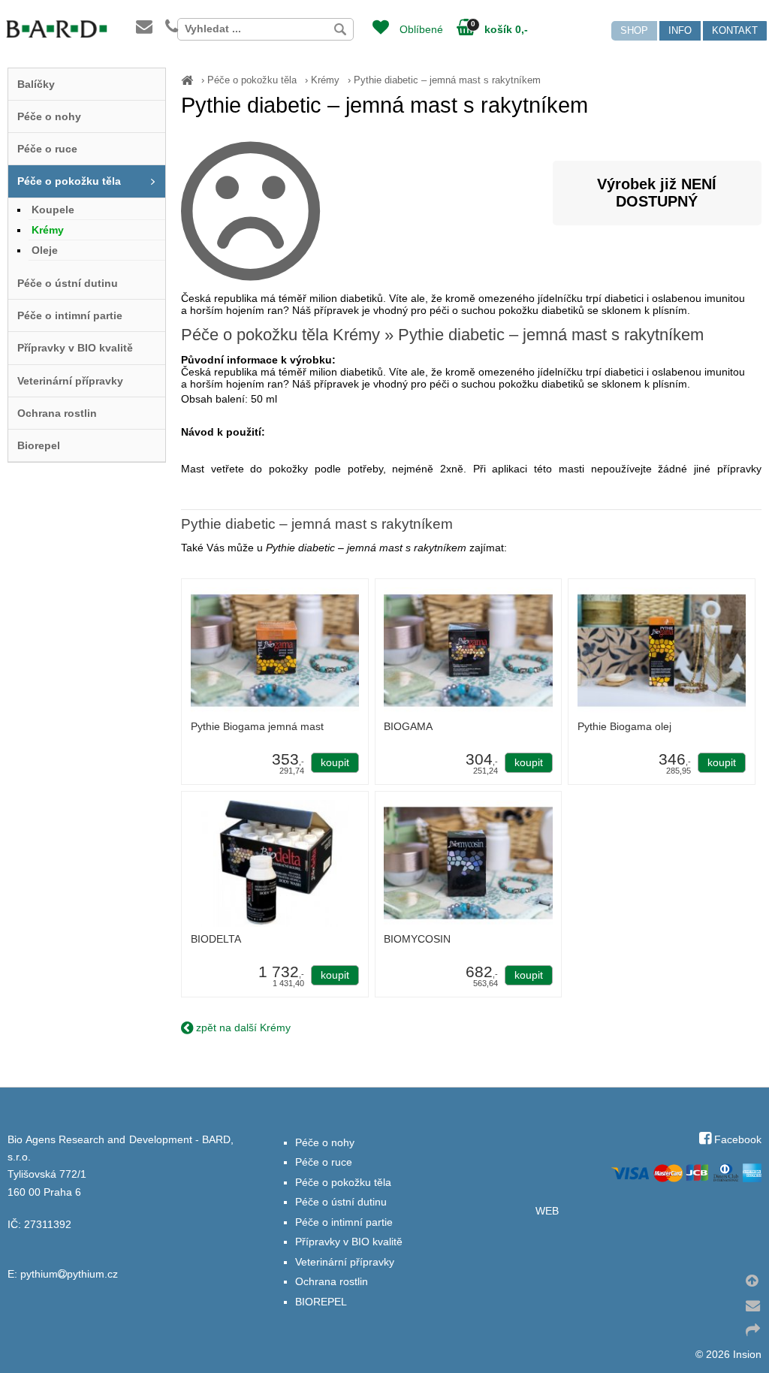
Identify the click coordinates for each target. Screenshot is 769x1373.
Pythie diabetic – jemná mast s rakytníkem (447, 80)
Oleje (45, 250)
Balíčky (36, 84)
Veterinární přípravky (70, 381)
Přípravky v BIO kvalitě (75, 348)
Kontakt (735, 30)
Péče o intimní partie (69, 315)
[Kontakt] (154, 29)
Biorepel (38, 445)
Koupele (53, 210)
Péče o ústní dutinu (67, 283)
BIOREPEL (321, 1302)
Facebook (736, 1139)
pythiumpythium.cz (69, 1274)
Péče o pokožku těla (252, 80)
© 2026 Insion (728, 1354)
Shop (634, 30)
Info (680, 30)
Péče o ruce (47, 149)
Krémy (325, 80)
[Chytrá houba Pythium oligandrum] (187, 80)
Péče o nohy (49, 116)
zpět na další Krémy (242, 1027)
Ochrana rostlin (57, 413)
